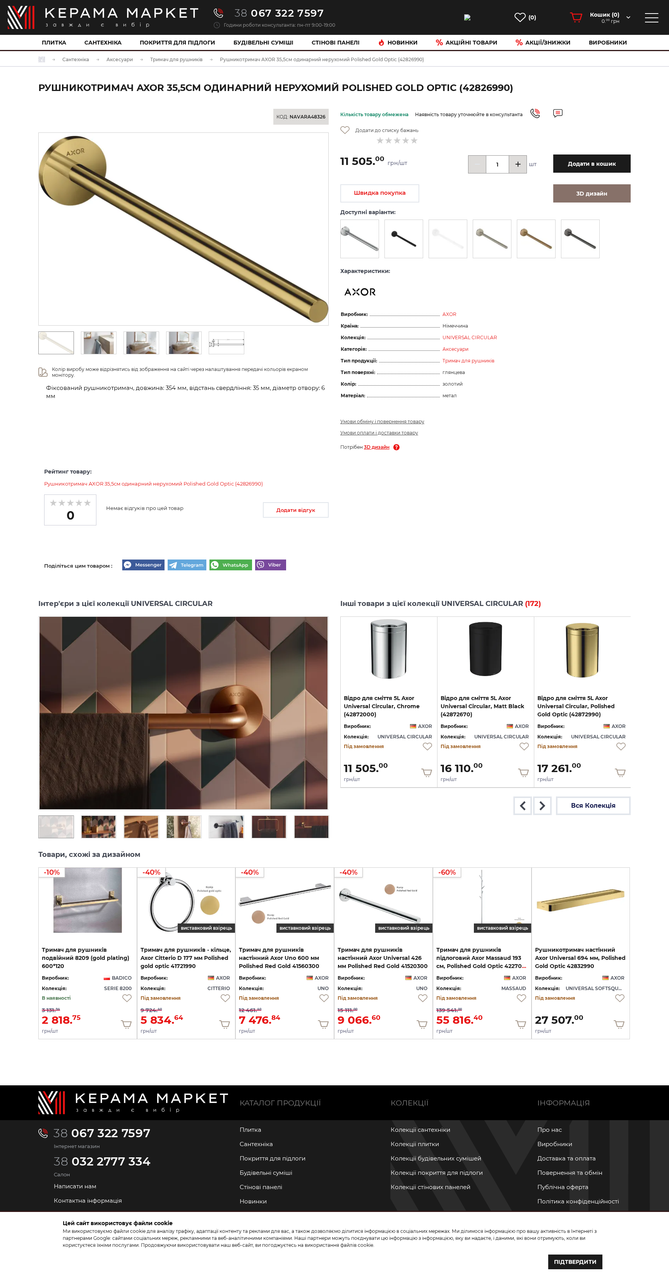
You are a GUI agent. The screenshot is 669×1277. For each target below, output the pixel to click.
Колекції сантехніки (420, 1129)
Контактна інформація (88, 1200)
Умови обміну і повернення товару (382, 421)
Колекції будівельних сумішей (436, 1158)
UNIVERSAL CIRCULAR (470, 337)
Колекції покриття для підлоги (437, 1172)
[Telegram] (187, 566)
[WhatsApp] (230, 566)
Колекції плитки (415, 1144)
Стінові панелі (261, 1187)
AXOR (449, 314)
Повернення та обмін (569, 1172)
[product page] (389, 649)
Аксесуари (455, 349)
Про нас (549, 1129)
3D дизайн (376, 447)
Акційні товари (471, 42)
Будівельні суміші (263, 42)
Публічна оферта (562, 1187)
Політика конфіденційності (578, 1201)
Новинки (403, 42)
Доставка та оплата (566, 1158)
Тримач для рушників (468, 361)
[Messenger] (143, 566)
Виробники (608, 42)
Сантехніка (103, 42)
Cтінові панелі (336, 42)
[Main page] (133, 1102)
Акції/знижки (548, 42)
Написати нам (75, 1186)
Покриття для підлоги (177, 42)
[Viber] (270, 566)
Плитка (54, 42)
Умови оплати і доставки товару (379, 433)
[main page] (103, 17)
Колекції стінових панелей (430, 1187)
